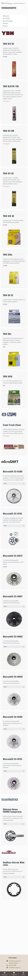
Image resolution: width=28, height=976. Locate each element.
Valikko (23, 974)
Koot (5, 483)
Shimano (5, 23)
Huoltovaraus (5, 974)
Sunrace (5, 26)
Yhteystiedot (14, 974)
